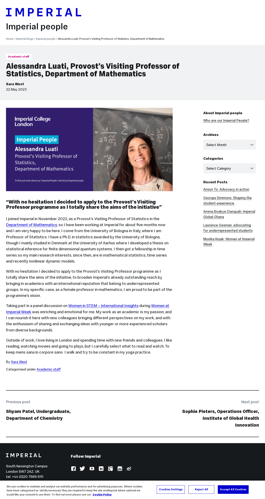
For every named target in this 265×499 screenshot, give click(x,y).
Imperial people (37, 26)
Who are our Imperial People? (226, 120)
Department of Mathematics (31, 224)
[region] (132, 490)
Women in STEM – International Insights (103, 305)
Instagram (119, 468)
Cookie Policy (102, 494)
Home (9, 39)
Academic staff (18, 56)
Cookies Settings (171, 489)
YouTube (91, 468)
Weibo (128, 468)
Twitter (82, 468)
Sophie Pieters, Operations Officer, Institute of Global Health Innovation (220, 418)
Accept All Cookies (233, 489)
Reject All (201, 489)
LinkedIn (101, 468)
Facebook (73, 468)
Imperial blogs (25, 39)
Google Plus (110, 468)
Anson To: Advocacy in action (226, 189)
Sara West (15, 84)
